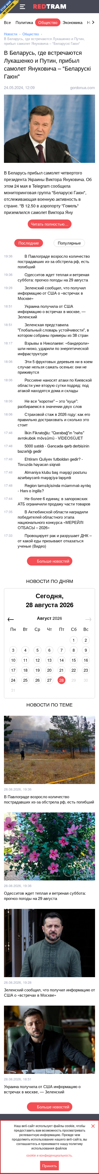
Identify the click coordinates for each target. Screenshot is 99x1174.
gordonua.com (82, 87)
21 (61, 670)
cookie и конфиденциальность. (49, 1155)
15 (74, 660)
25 (25, 680)
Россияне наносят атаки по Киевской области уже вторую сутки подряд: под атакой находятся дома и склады (55, 385)
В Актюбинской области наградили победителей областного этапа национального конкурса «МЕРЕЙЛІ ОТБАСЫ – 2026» (53, 519)
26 (37, 680)
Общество (47, 22)
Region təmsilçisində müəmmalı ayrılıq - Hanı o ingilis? (54, 488)
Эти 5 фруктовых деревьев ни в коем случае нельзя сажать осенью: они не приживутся (55, 367)
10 (13, 660)
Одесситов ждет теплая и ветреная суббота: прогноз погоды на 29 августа (53, 277)
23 (86, 670)
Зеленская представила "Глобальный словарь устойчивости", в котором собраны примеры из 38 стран (53, 330)
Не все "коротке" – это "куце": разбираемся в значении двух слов (50, 403)
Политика (24, 22)
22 (74, 670)
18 (25, 670)
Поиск (92, 7)
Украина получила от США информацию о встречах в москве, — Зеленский (52, 311)
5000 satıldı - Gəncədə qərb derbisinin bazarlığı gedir (53, 448)
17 (13, 670)
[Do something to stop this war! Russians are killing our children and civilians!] (9, 9)
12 (37, 660)
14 (61, 660)
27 (49, 680)
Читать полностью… (49, 224)
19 (37, 670)
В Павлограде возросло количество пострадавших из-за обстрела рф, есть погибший (54, 261)
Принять (49, 1165)
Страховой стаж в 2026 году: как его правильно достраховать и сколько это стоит (54, 419)
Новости (10, 33)
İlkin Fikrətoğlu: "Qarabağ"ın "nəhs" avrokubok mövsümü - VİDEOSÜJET (51, 435)
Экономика (72, 22)
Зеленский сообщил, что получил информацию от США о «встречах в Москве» (52, 293)
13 (49, 660)
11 (25, 660)
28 (61, 680)
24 (13, 680)
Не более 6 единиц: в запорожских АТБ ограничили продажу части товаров (54, 501)
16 (86, 660)
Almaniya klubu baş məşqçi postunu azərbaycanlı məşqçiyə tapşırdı (52, 474)
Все (7, 22)
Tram (50, 6)
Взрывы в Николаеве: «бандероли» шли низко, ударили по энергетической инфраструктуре (53, 348)
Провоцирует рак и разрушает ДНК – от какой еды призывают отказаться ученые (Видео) (55, 541)
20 (49, 670)
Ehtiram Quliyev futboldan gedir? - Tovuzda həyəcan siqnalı (50, 461)
